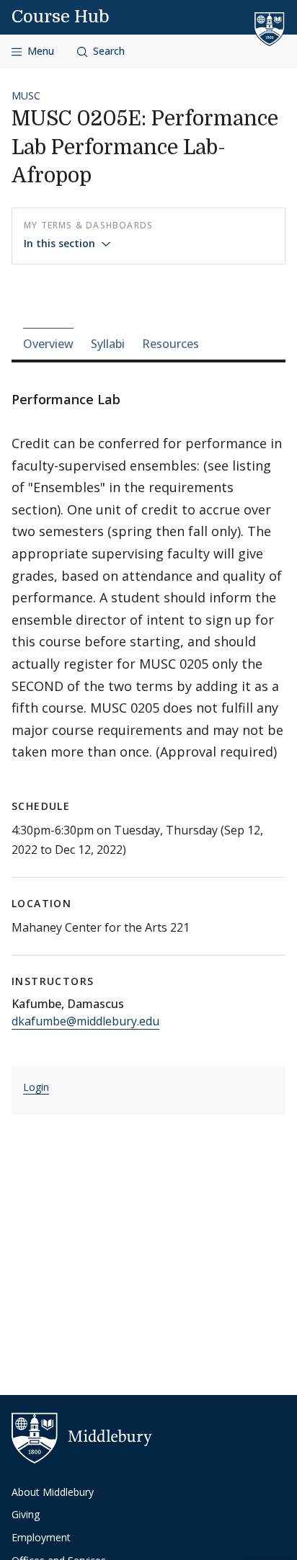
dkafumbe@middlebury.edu (85, 1021)
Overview (48, 344)
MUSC (26, 95)
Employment (41, 1537)
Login (36, 1087)
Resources (170, 344)
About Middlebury (53, 1492)
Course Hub (61, 16)
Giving (26, 1514)
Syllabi (108, 344)
